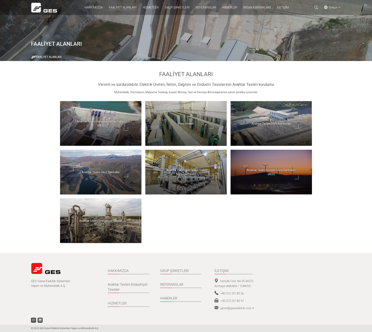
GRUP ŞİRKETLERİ (177, 7)
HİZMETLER (151, 7)
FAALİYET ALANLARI (123, 7)
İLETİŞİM (283, 7)
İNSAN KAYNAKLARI (257, 7)
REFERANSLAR (206, 7)
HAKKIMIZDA (94, 7)
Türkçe (332, 7)
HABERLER (229, 7)
